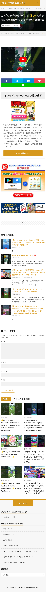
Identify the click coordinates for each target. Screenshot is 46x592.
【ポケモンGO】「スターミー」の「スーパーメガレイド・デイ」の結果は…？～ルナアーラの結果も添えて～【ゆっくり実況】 (34, 488)
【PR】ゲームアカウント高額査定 (14, 562)
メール (4, 371)
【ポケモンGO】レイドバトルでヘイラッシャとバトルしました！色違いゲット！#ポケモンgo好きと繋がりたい (34, 457)
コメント (4, 341)
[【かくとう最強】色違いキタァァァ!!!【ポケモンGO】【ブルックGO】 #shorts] (6, 293)
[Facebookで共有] (6, 80)
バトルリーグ (39, 8)
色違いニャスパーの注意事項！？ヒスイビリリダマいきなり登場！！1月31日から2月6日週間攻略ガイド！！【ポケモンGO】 (28, 272)
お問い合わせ (7, 540)
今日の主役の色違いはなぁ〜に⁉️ (24, 255)
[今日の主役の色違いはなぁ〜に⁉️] (6, 259)
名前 (3, 362)
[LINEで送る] (23, 85)
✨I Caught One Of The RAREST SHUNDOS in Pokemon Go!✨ (10, 454)
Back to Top (23, 503)
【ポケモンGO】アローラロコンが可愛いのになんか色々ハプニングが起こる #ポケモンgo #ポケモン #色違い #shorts (28, 242)
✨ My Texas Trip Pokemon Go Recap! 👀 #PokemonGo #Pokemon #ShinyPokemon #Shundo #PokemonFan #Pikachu (34, 425)
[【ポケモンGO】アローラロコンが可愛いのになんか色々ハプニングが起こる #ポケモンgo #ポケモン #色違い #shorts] (6, 244)
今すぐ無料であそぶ (23, 153)
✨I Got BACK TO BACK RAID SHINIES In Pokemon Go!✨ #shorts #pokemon (11, 487)
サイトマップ (7, 528)
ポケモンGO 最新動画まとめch (28, 587)
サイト (3, 380)
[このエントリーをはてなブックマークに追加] (28, 80)
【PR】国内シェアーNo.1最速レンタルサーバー (18, 557)
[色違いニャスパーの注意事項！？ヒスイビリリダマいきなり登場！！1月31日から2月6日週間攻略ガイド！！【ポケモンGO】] (6, 274)
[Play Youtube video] (23, 59)
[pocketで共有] (39, 80)
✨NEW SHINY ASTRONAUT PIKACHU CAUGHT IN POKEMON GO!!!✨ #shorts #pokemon (10, 425)
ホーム (3, 8)
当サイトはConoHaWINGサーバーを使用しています (20, 551)
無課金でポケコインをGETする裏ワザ (20, 8)
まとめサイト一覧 (9, 517)
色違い (16, 25)
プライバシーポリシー (10, 545)
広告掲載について (9, 534)
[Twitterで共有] (17, 80)
